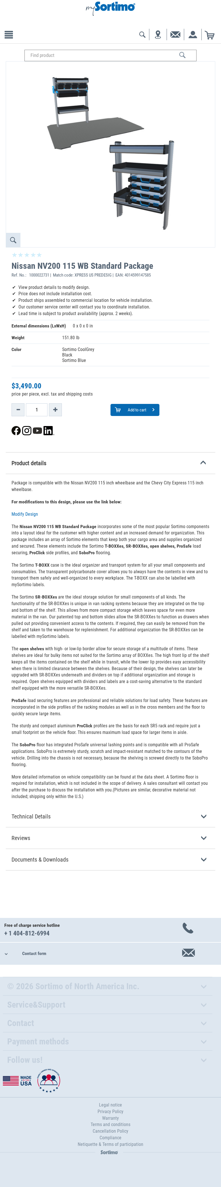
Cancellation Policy (110, 1131)
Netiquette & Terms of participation (110, 1144)
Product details (29, 463)
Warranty (110, 1118)
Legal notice (110, 1105)
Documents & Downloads (40, 859)
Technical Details (31, 816)
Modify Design (25, 514)
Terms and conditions (110, 1124)
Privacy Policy (110, 1111)
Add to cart (136, 410)
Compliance (110, 1137)
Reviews (21, 838)
